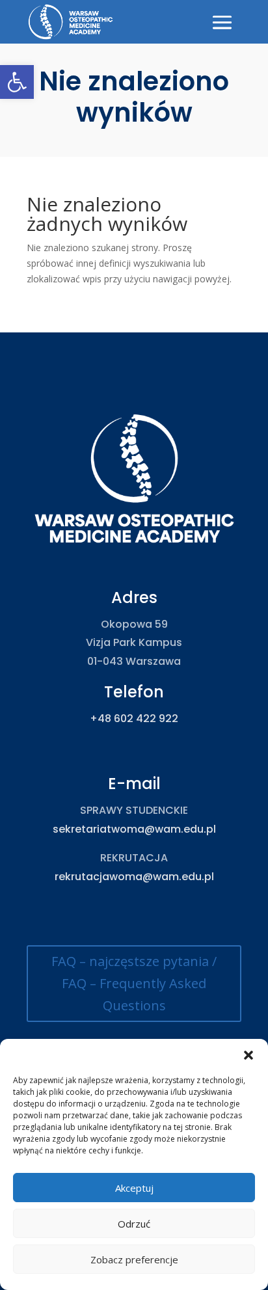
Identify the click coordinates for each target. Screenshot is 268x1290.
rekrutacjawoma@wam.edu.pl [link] (134, 876)
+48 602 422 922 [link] (134, 718)
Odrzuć (134, 1223)
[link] (17, 82)
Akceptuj (134, 1187)
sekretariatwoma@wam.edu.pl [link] (134, 829)
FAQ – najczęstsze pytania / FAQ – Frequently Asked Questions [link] (134, 983)
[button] (248, 1055)
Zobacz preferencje (134, 1259)
